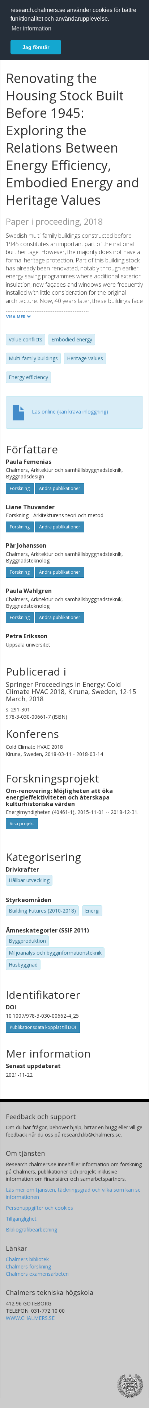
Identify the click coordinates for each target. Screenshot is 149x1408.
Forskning (20, 488)
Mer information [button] (31, 28)
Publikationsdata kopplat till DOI (43, 1027)
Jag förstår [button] (35, 47)
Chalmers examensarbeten (37, 1273)
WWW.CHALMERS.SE (30, 1317)
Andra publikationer (59, 488)
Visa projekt (22, 824)
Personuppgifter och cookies (39, 1207)
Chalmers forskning (28, 1266)
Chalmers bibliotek (27, 1259)
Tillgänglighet (21, 1218)
